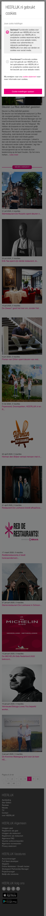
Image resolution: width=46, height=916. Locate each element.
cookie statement (29, 76)
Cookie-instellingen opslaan (23, 91)
